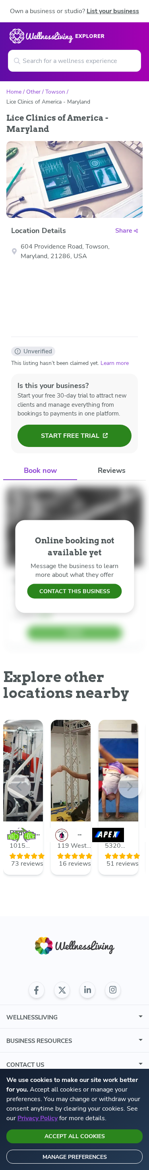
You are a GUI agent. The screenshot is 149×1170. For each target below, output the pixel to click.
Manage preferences (75, 1157)
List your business (113, 11)
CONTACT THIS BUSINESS (74, 591)
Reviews (112, 470)
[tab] (40, 471)
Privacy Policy (37, 1118)
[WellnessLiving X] (62, 990)
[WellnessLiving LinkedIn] (87, 990)
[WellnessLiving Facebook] (37, 990)
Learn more (115, 363)
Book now (40, 470)
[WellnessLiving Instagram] (113, 990)
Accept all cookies (75, 1136)
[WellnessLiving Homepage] (74, 946)
